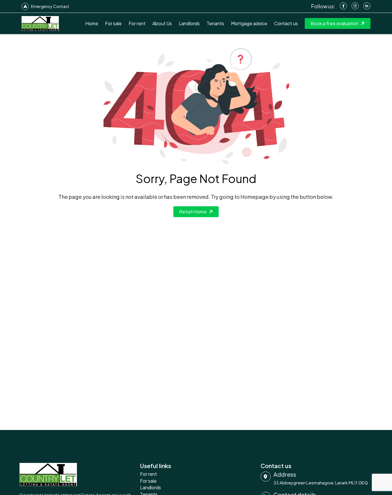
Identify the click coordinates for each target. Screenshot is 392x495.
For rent (137, 23)
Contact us (286, 23)
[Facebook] (343, 5)
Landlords (189, 23)
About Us (162, 23)
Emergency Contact (50, 6)
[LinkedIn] (366, 5)
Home (91, 23)
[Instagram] (355, 5)
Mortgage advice (249, 23)
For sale (113, 23)
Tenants (215, 23)
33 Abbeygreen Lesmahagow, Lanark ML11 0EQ (320, 482)
